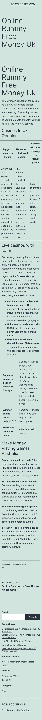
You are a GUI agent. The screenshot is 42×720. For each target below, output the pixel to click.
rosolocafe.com (23, 4)
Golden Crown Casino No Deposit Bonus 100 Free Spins (21, 636)
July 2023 (6, 680)
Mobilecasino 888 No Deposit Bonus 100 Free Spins (21, 630)
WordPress (26, 710)
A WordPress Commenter (14, 662)
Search (5, 612)
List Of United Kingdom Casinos (17, 641)
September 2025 (10, 676)
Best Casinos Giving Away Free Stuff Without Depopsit (19, 649)
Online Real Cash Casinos (14, 645)
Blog (4, 691)
